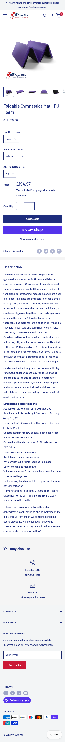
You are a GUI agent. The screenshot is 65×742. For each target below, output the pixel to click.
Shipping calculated (42, 190)
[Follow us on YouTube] (25, 693)
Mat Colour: (13, 149)
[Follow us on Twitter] (12, 693)
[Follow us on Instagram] (19, 693)
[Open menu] (5, 15)
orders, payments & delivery (36, 526)
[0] (59, 15)
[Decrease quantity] (20, 206)
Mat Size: (12, 132)
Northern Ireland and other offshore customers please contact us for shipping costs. (32, 4)
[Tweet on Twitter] (52, 251)
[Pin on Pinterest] (46, 251)
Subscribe (15, 665)
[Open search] (45, 15)
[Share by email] (59, 251)
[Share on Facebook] (39, 251)
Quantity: (8, 206)
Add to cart (32, 218)
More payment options (32, 238)
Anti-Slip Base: (14, 166)
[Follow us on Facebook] (5, 693)
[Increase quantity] (38, 206)
